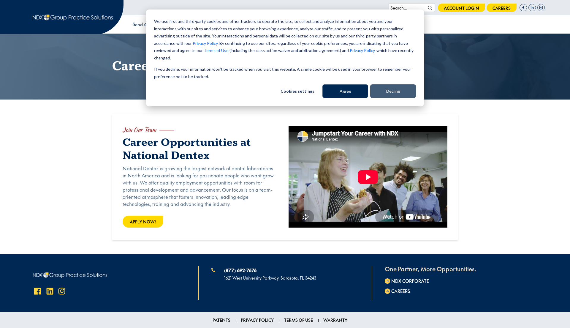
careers (502, 8)
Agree (345, 91)
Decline (393, 91)
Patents (221, 320)
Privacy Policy (205, 43)
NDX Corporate (410, 281)
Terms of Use (216, 50)
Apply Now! (143, 222)
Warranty (335, 320)
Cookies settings (297, 91)
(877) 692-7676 (240, 270)
